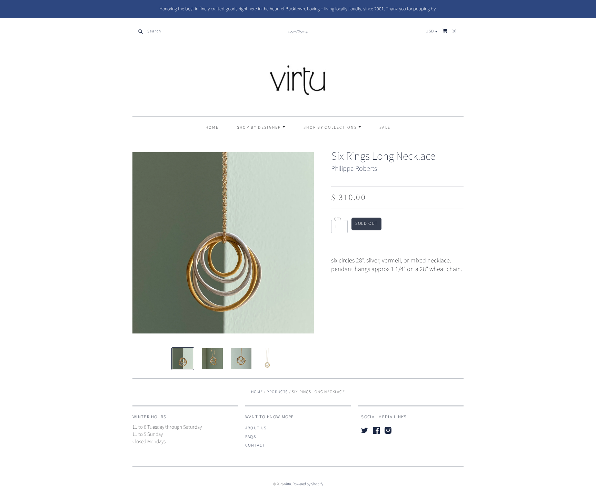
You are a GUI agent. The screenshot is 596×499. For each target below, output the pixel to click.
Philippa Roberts (354, 168)
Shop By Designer (259, 127)
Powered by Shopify (307, 484)
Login (292, 31)
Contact (255, 445)
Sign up (303, 31)
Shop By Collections (331, 127)
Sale (384, 127)
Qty (338, 219)
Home (212, 127)
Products (277, 392)
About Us (256, 428)
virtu (287, 484)
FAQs (250, 437)
